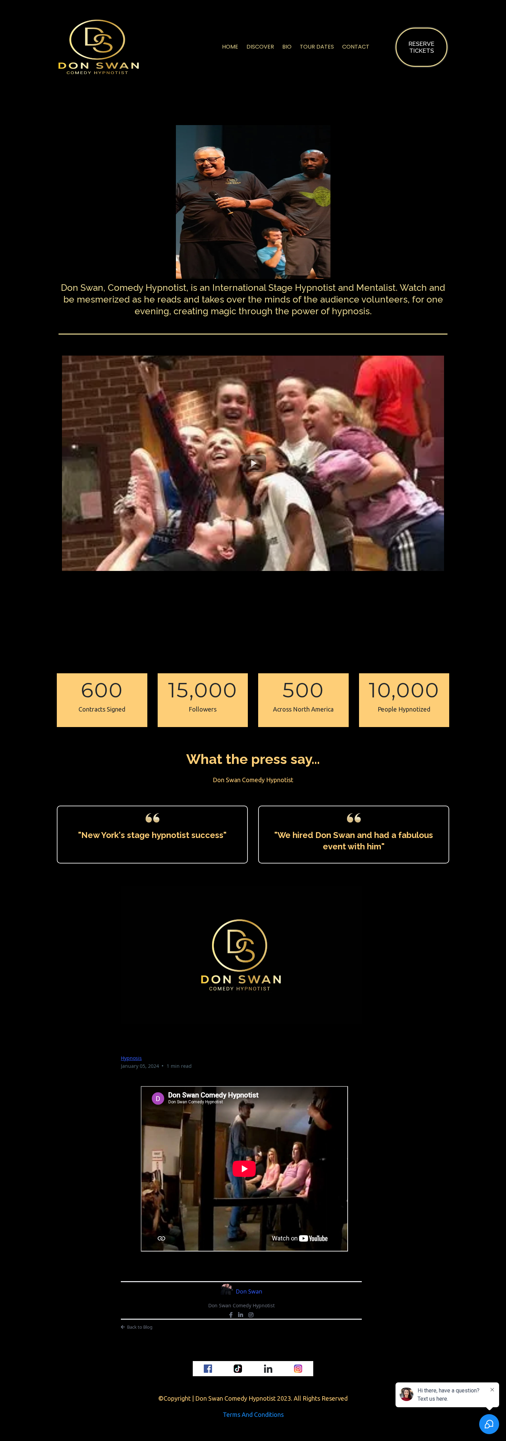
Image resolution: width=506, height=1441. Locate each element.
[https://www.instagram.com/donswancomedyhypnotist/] (298, 1369)
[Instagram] (251, 1315)
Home (230, 47)
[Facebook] (231, 1315)
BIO (287, 47)
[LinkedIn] (240, 1315)
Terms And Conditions (253, 1414)
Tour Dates (317, 47)
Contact (355, 47)
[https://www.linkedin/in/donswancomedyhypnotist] (268, 1369)
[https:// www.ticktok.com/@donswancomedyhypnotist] (238, 1369)
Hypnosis (131, 1058)
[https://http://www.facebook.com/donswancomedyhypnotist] (208, 1369)
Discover (260, 47)
